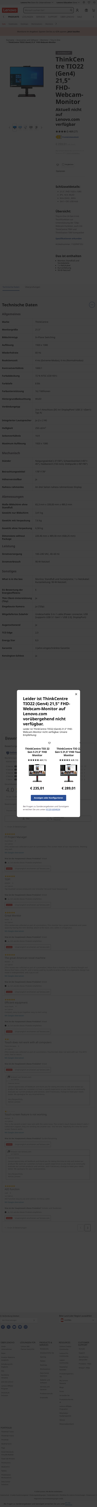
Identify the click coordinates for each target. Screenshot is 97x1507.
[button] (49, 742)
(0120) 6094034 (53, 809)
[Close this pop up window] (76, 694)
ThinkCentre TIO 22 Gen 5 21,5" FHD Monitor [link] (37, 752)
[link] (37, 773)
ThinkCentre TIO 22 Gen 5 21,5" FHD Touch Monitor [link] (68, 752)
